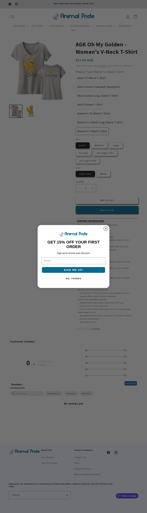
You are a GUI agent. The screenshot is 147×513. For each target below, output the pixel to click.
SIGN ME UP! (73, 270)
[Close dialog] (106, 228)
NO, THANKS (73, 278)
